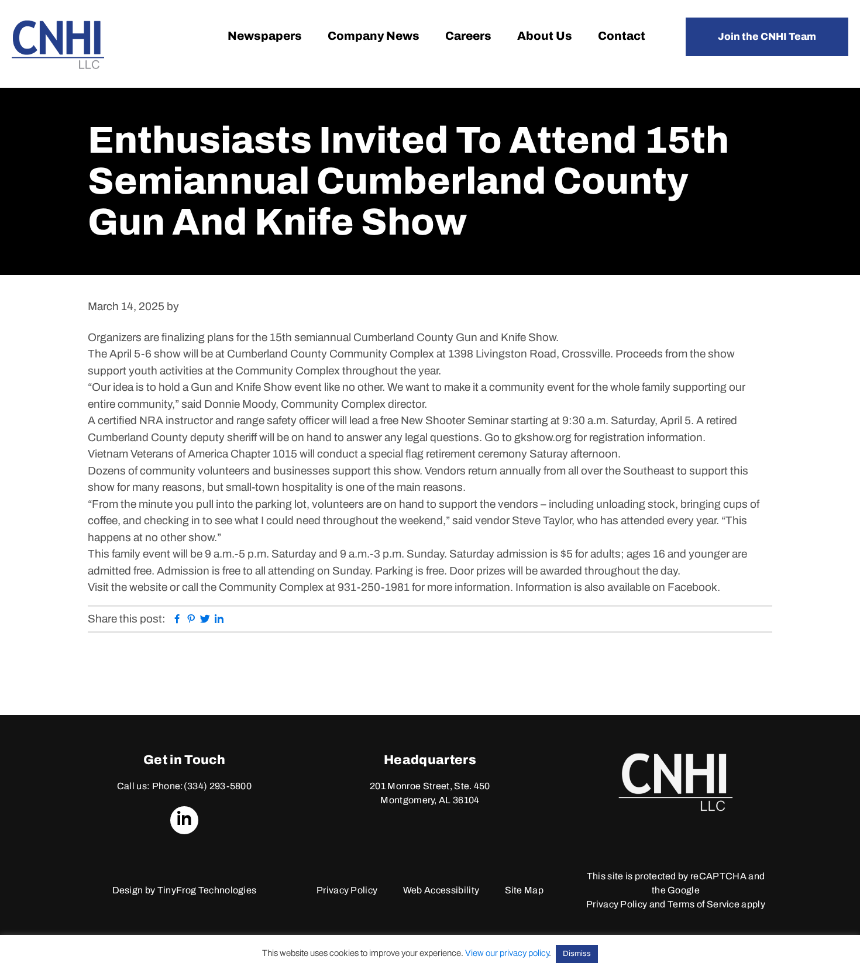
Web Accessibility (441, 890)
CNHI (58, 44)
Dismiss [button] (577, 954)
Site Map (524, 890)
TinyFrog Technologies (207, 890)
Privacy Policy (347, 890)
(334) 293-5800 (218, 786)
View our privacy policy (507, 953)
